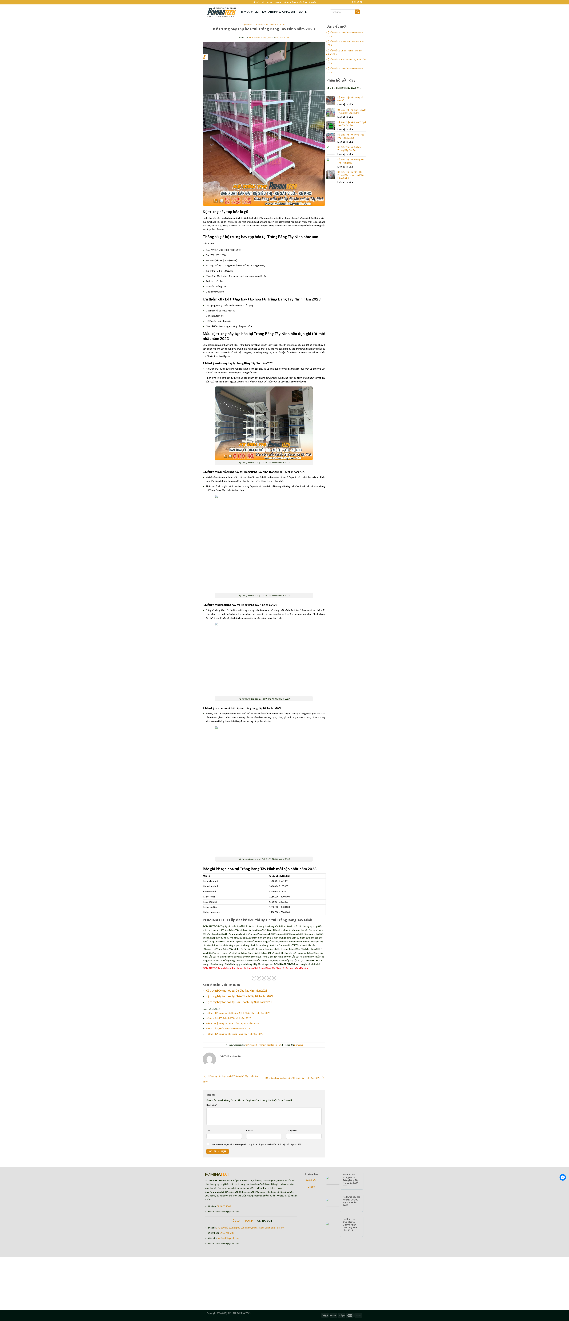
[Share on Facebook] (254, 978)
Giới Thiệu (260, 12)
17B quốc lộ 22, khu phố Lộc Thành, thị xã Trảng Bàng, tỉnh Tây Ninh (250, 1227)
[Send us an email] (361, 2)
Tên (208, 1130)
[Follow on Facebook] (352, 2)
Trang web (291, 1130)
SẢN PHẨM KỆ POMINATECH (281, 12)
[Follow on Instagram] (355, 2)
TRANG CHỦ (246, 12)
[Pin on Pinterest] (269, 978)
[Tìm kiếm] (357, 11)
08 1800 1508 (224, 1206)
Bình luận (211, 1105)
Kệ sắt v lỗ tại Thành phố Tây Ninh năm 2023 (228, 1018)
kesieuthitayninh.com (228, 1238)
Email (249, 1130)
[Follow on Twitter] (358, 2)
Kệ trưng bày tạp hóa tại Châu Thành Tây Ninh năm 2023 (239, 996)
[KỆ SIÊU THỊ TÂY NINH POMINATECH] (221, 12)
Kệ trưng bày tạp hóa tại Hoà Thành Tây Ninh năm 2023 (238, 1002)
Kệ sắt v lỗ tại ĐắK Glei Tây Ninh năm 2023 (228, 1028)
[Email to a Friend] (264, 978)
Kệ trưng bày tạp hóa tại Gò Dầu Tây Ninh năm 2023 (236, 990)
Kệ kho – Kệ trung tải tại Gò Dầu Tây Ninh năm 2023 (232, 1023)
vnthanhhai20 (282, 38)
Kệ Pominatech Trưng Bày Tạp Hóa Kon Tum (264, 24)
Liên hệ (303, 12)
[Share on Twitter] (259, 978)
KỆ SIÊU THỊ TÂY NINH (243, 1220)
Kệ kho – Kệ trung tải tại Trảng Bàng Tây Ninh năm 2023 (234, 1033)
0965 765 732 (227, 1232)
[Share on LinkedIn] (274, 978)
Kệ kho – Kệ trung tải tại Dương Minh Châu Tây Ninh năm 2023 (238, 1012)
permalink (298, 1045)
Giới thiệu (311, 1179)
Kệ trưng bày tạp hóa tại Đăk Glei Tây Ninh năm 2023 (293, 1077)
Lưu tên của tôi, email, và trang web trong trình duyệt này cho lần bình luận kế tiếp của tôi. (256, 1144)
